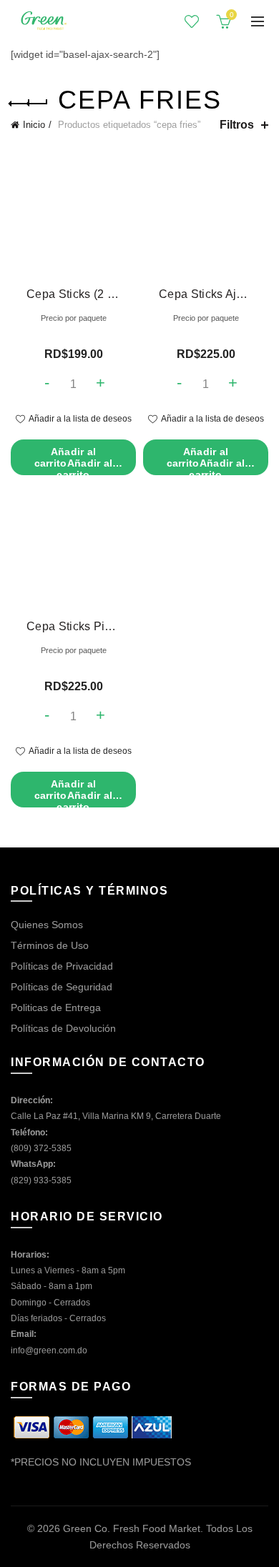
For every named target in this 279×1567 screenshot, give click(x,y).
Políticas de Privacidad (62, 966)
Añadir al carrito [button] (73, 460)
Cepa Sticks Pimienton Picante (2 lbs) (73, 626)
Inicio (34, 124)
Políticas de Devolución (63, 1028)
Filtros (237, 125)
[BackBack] (28, 103)
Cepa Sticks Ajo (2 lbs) (206, 294)
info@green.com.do (49, 1350)
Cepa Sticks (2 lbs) (73, 294)
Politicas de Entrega (56, 1007)
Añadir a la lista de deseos (80, 419)
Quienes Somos (47, 924)
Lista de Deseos (191, 21)
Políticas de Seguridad (61, 987)
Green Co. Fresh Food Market (131, 1528)
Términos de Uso (50, 945)
